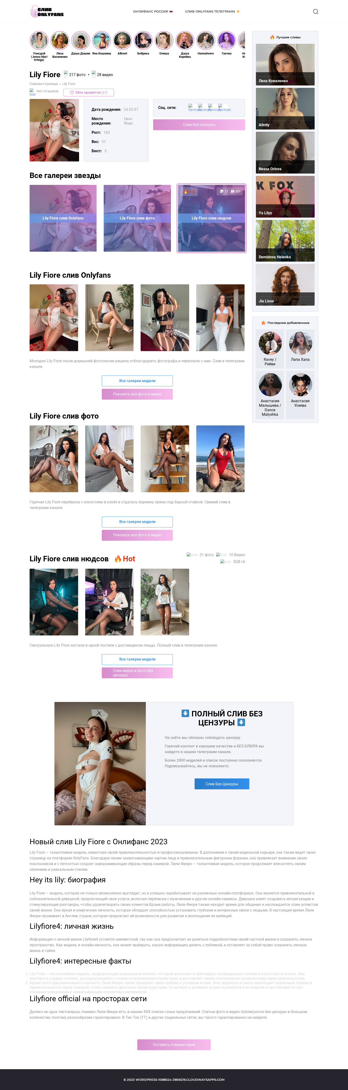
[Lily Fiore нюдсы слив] (220, 458)
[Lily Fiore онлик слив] (165, 458)
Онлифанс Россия (150, 11)
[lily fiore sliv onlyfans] (109, 317)
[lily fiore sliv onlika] (165, 317)
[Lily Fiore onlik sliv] (109, 602)
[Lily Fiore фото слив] (54, 458)
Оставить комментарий (174, 1044)
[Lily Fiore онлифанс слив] (109, 458)
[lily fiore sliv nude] (220, 317)
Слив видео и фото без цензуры (133, 672)
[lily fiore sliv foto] (54, 317)
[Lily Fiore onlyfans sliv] (54, 602)
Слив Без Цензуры (199, 124)
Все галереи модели (137, 381)
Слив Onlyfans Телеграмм (210, 11)
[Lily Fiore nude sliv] (165, 602)
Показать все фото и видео (137, 394)
